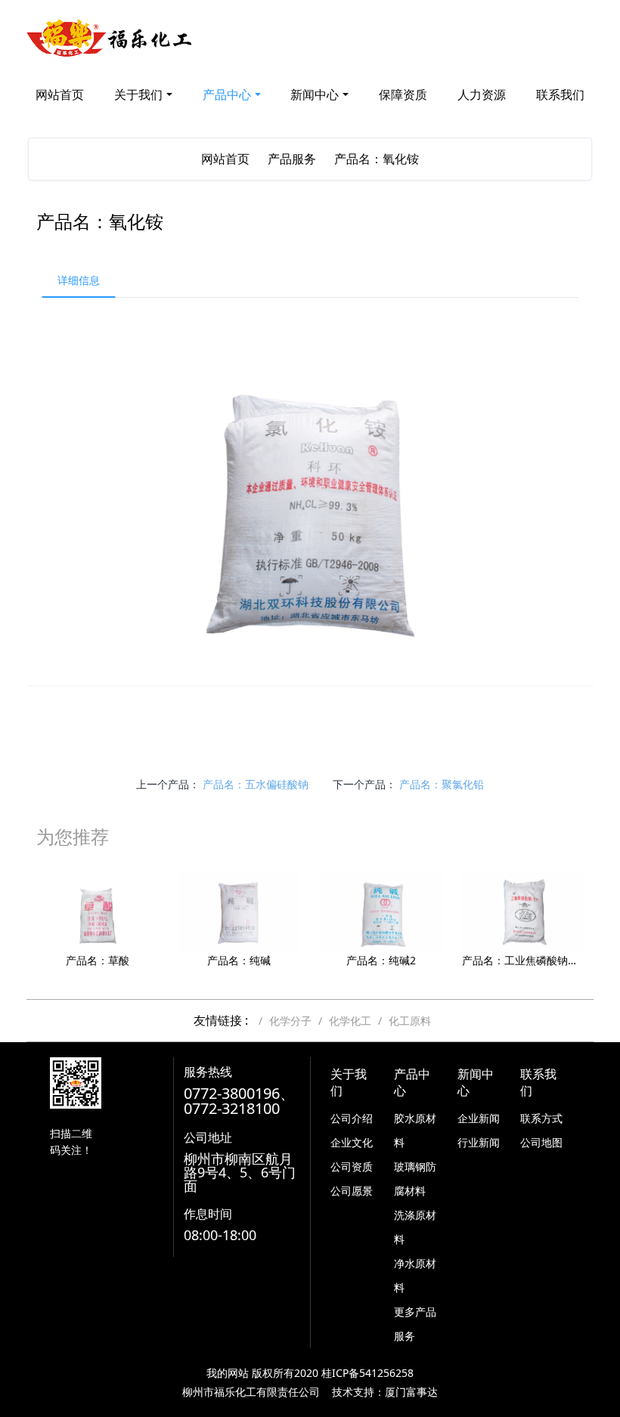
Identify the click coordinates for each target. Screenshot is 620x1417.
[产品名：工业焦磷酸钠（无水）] (523, 910)
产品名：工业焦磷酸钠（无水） (523, 960)
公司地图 (541, 1142)
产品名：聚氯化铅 (441, 784)
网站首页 (60, 94)
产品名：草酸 (97, 960)
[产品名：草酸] (97, 910)
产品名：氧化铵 (376, 158)
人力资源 (481, 94)
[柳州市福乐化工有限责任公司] (109, 38)
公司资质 (351, 1166)
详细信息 (78, 280)
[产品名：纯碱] (239, 910)
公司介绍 (351, 1118)
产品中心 (227, 94)
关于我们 (138, 94)
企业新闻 (478, 1118)
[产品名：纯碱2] (381, 910)
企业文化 (351, 1142)
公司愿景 (351, 1190)
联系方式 (541, 1118)
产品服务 (292, 158)
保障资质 (403, 94)
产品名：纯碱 (239, 960)
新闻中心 (314, 94)
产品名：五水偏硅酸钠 (255, 784)
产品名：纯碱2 (381, 960)
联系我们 (560, 94)
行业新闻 (478, 1142)
